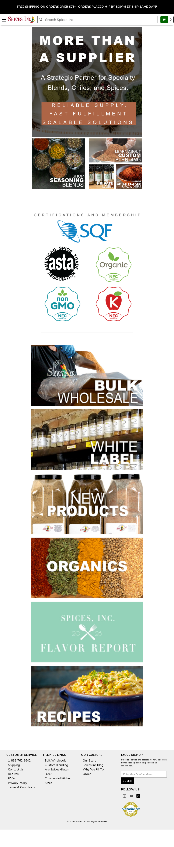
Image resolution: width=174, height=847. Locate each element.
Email (55, 234)
